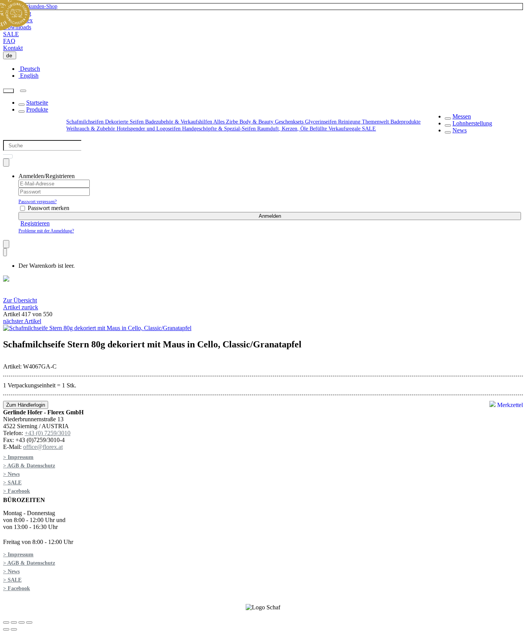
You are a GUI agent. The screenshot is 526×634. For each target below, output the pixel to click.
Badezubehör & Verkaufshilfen (179, 122)
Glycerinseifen (321, 122)
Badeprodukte (405, 122)
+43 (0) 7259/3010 (47, 433)
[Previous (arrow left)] (6, 629)
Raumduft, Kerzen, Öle (283, 129)
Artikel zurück (20, 307)
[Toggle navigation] (23, 91)
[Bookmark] (6, 244)
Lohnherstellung (472, 123)
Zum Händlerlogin (25, 405)
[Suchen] (8, 90)
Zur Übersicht (20, 300)
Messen (461, 116)
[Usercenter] (6, 162)
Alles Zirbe (226, 122)
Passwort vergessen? (37, 201)
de (10, 55)
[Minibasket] (5, 252)
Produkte (37, 109)
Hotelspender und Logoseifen (149, 129)
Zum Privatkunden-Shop (30, 6)
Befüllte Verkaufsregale (336, 129)
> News (11, 474)
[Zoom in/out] (29, 622)
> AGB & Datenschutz (29, 466)
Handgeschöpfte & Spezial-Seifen (219, 129)
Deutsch (29, 68)
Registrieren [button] (35, 223)
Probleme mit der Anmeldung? (46, 231)
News (459, 130)
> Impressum (18, 457)
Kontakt (13, 48)
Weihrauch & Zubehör (91, 129)
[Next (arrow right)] (14, 629)
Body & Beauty (257, 122)
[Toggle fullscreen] (21, 622)
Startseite (37, 102)
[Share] (14, 622)
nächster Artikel (22, 321)
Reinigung (350, 122)
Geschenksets (290, 122)
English (28, 75)
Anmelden (270, 216)
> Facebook (16, 491)
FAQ (9, 41)
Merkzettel (509, 405)
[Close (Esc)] (6, 622)
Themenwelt (376, 122)
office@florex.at (43, 447)
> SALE (12, 483)
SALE (11, 34)
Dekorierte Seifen (125, 122)
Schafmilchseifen (85, 122)
